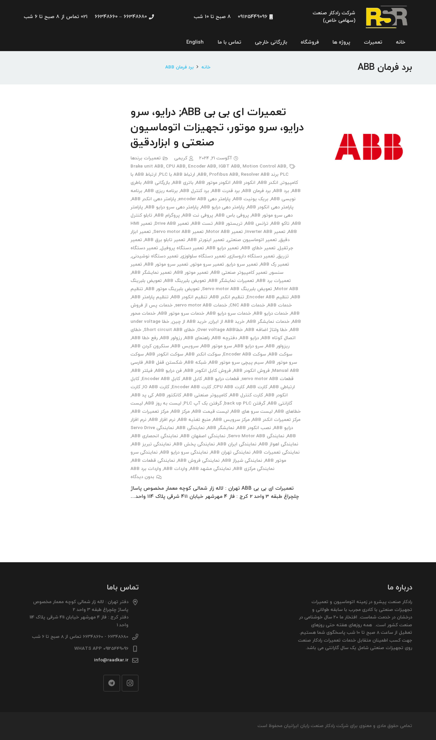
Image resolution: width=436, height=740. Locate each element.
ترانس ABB (256, 223)
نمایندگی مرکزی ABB (254, 469)
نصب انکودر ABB (254, 428)
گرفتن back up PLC (244, 403)
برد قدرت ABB (226, 191)
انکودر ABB (244, 182)
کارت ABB (257, 387)
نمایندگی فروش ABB (198, 460)
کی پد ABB (142, 395)
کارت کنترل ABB (246, 395)
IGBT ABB (229, 166)
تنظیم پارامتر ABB (150, 297)
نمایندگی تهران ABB (231, 452)
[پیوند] (387, 17)
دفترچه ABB (224, 338)
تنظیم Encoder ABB (268, 297)
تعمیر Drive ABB (172, 223)
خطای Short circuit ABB (169, 330)
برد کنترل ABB (194, 191)
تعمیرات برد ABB (273, 281)
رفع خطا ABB (144, 338)
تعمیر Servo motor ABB (178, 232)
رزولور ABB (171, 338)
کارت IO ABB (156, 387)
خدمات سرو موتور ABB (181, 313)
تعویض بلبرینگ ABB (185, 281)
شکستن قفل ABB (163, 362)
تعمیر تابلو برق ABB (164, 240)
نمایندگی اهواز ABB (278, 444)
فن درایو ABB (168, 370)
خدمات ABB (279, 305)
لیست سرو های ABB (251, 411)
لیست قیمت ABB (210, 411)
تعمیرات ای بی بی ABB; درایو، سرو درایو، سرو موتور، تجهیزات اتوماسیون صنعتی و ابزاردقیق (217, 128)
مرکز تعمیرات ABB (150, 411)
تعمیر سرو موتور (207, 264)
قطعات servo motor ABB (268, 379)
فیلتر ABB (142, 370)
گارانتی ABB (280, 403)
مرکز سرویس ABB (231, 419)
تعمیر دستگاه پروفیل (182, 248)
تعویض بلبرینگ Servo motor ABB (237, 289)
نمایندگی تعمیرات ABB (276, 452)
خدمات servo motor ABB (201, 305)
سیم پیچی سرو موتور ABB (236, 362)
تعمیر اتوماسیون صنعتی (252, 240)
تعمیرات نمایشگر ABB (231, 281)
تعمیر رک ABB (274, 264)
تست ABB (202, 223)
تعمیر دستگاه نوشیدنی (154, 256)
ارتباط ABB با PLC (177, 174)
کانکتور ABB (168, 395)
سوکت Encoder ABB (244, 354)
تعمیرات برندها (145, 158)
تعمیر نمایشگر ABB (151, 272)
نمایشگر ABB (220, 428)
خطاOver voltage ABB (220, 330)
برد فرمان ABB (256, 191)
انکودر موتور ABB (213, 182)
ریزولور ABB (278, 346)
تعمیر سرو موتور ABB (166, 264)
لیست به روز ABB (163, 403)
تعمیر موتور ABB (191, 272)
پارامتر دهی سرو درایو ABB (172, 207)
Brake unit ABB (147, 166)
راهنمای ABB (196, 338)
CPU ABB (176, 166)
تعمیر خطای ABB (258, 248)
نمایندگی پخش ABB (194, 444)
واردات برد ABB (145, 469)
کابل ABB (192, 379)
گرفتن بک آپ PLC (203, 403)
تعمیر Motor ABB (224, 232)
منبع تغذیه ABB (194, 419)
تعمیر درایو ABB (222, 248)
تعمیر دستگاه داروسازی (251, 256)
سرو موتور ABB (216, 346)
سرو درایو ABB (248, 346)
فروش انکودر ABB (251, 370)
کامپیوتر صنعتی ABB (205, 395)
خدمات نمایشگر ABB (268, 321)
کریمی (180, 158)
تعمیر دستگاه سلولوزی (203, 256)
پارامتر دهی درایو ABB (223, 207)
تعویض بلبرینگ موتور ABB (172, 289)
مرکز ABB (180, 411)
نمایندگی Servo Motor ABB (256, 436)
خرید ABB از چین (189, 321)
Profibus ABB (223, 174)
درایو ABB (249, 338)
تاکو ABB (280, 223)
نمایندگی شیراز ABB (242, 460)
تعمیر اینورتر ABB (206, 240)
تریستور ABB (229, 223)
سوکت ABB (280, 354)
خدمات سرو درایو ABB (229, 313)
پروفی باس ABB (232, 215)
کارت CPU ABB (229, 387)
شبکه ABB (195, 362)
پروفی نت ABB (197, 215)
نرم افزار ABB (162, 419)
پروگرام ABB (167, 215)
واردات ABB (175, 469)
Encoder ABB (202, 166)
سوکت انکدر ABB (203, 354)
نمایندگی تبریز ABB (151, 444)
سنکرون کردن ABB (150, 346)
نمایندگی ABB (190, 428)
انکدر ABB (268, 182)
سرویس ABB (185, 346)
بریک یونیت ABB (250, 199)
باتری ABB (182, 182)
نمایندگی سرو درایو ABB (184, 452)
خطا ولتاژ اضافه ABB (266, 330)
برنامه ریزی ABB (161, 191)
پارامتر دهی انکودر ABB (270, 207)
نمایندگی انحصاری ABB (154, 436)
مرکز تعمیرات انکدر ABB (276, 419)
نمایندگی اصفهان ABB (203, 436)
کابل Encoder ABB (161, 379)
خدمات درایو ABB (270, 313)
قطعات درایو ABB (221, 379)
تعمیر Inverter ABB (265, 232)
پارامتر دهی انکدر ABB (153, 199)
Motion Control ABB (264, 166)
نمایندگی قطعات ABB (153, 460)
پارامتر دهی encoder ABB (204, 199)
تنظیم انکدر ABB (227, 297)
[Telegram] (111, 683)
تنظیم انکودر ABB (189, 297)
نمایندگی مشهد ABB (210, 469)
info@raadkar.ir (111, 660)
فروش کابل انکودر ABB (207, 370)
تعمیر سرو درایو (242, 264)
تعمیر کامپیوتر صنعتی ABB (239, 272)
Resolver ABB (255, 174)
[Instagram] (130, 683)
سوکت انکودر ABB (164, 354)
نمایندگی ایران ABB (236, 444)
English (195, 42)
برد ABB (281, 191)
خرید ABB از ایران (227, 321)
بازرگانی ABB (157, 182)
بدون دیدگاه (142, 477)
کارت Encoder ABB (191, 387)
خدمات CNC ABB (247, 305)
